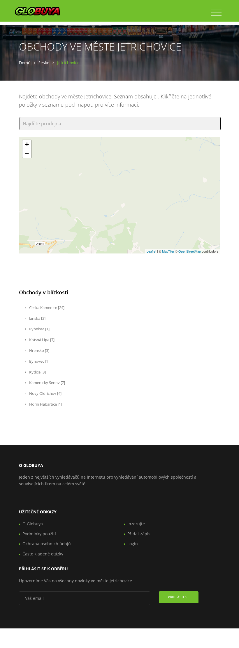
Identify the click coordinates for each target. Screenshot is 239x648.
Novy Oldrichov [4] (44, 393)
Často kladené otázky (42, 554)
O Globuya (32, 524)
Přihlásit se (178, 597)
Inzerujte (136, 524)
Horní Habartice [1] (45, 404)
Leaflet (151, 251)
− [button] (27, 153)
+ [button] (27, 144)
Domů (25, 62)
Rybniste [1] (39, 328)
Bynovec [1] (38, 361)
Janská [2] (36, 318)
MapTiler (168, 251)
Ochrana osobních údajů (46, 543)
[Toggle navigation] (216, 13)
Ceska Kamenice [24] (46, 307)
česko (43, 62)
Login (132, 543)
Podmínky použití (39, 533)
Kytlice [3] (37, 372)
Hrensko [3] (38, 350)
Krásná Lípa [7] (41, 339)
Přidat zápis (138, 533)
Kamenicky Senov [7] (46, 382)
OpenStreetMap (189, 251)
